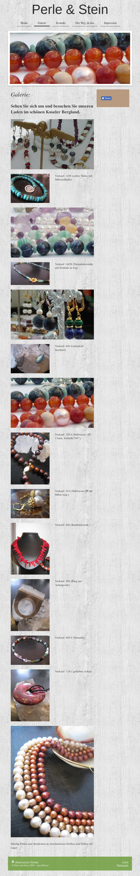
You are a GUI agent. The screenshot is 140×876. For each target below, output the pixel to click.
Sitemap (34, 862)
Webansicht (122, 865)
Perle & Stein (70, 9)
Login (125, 862)
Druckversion (22, 862)
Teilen (107, 98)
